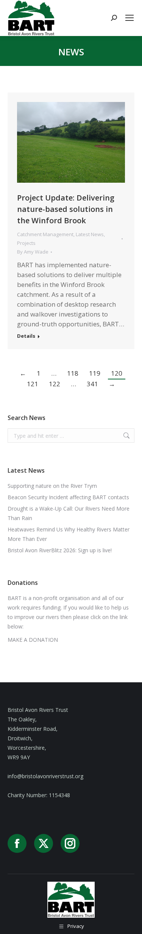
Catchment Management (45, 234)
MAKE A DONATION (33, 639)
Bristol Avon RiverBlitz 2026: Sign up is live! (60, 550)
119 (94, 373)
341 (92, 383)
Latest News (90, 234)
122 (54, 383)
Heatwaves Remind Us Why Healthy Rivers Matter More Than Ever (69, 534)
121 (32, 383)
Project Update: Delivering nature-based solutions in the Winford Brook (65, 209)
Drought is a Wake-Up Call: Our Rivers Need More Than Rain (69, 513)
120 (116, 373)
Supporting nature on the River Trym (52, 485)
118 (72, 373)
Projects (26, 243)
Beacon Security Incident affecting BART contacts (68, 497)
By (32, 251)
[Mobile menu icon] (129, 18)
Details (26, 336)
